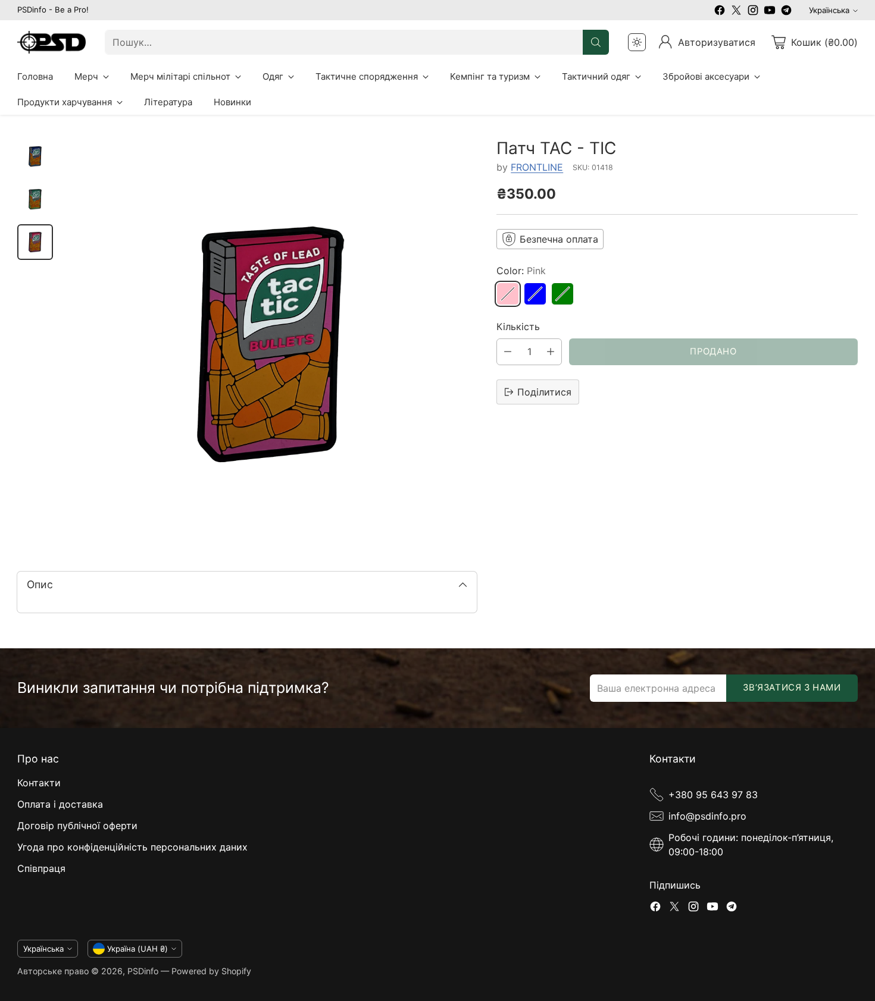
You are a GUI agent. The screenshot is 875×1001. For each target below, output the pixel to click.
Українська (829, 10)
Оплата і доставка (60, 804)
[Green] (562, 294)
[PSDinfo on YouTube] (770, 12)
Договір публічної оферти (77, 825)
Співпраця (41, 868)
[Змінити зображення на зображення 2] (35, 199)
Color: (521, 271)
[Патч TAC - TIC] (271, 344)
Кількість (518, 326)
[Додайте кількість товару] (550, 352)
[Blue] (535, 294)
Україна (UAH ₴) (137, 948)
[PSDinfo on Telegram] (786, 12)
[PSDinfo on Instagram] (753, 12)
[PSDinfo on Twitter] (736, 12)
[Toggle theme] (637, 42)
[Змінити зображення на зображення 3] (35, 242)
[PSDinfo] (51, 42)
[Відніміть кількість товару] (507, 352)
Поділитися (544, 392)
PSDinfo (142, 971)
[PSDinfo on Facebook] (720, 12)
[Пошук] (596, 42)
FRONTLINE (537, 167)
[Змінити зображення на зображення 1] (35, 156)
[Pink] (507, 294)
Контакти (39, 783)
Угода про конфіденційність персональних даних (132, 847)
